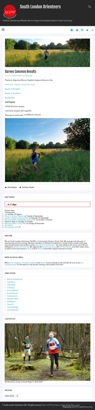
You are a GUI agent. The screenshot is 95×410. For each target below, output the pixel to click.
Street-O (10, 304)
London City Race (49, 247)
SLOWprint (11, 301)
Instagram (17, 262)
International (12, 296)
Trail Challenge (12, 307)
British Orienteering (21, 247)
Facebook (32, 262)
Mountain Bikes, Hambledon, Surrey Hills (20, 219)
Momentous (87, 407)
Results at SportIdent (13, 93)
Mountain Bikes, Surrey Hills (15, 223)
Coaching (10, 287)
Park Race (25, 187)
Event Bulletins (12, 290)
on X (11, 262)
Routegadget (10, 97)
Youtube (25, 262)
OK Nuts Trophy (65, 247)
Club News (11, 282)
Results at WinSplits (12, 89)
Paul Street (28, 75)
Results (31, 187)
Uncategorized (12, 310)
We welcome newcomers (45, 245)
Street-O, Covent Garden (14, 216)
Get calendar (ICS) (12, 227)
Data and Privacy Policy (50, 405)
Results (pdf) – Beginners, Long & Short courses (20, 84)
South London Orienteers (40, 6)
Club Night (11, 285)
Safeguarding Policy (67, 405)
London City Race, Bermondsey (16, 218)
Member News (12, 298)
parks (30, 248)
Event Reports (12, 187)
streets (40, 248)
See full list (9, 225)
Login (78, 405)
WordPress (75, 407)
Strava (42, 262)
